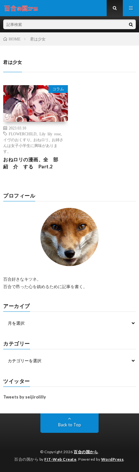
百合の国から (86, 451)
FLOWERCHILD (23, 134)
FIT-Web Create (60, 459)
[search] (131, 24)
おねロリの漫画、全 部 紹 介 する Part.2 (33, 163)
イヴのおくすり (16, 139)
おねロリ (41, 139)
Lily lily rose (50, 134)
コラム (58, 88)
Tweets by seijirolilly (24, 396)
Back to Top (69, 424)
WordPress (112, 459)
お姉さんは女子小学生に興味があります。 (33, 145)
